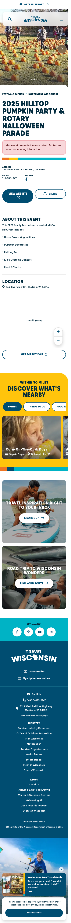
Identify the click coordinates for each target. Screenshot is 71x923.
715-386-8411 (9, 175)
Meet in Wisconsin (34, 759)
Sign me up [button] (32, 513)
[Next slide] (62, 47)
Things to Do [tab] (36, 403)
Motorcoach (34, 738)
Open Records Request (34, 800)
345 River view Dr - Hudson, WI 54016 (23, 166)
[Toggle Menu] (59, 19)
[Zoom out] (58, 337)
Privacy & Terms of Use (34, 816)
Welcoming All (34, 795)
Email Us (36, 689)
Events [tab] (12, 403)
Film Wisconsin (34, 733)
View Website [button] (18, 190)
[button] (34, 4)
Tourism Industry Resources (34, 723)
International (34, 754)
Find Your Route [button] (32, 578)
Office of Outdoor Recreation (34, 728)
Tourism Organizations (34, 744)
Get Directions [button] (32, 351)
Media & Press (34, 749)
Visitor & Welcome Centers (34, 790)
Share (52, 190)
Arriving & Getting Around (34, 784)
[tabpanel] (34, 433)
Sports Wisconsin (34, 765)
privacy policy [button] (37, 905)
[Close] (61, 869)
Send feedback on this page (34, 710)
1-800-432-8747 (36, 695)
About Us (34, 779)
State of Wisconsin (34, 805)
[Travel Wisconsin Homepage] (35, 19)
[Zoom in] (58, 328)
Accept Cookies (34, 913)
